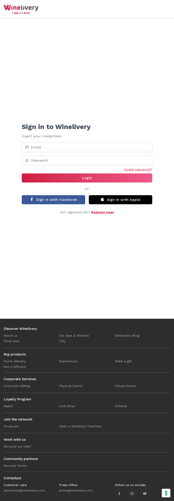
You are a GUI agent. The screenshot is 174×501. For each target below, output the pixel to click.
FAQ (62, 341)
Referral (121, 406)
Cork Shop (67, 406)
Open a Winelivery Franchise (80, 426)
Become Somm (15, 465)
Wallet (8, 406)
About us (10, 335)
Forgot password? (138, 169)
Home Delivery (15, 361)
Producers (11, 426)
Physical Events (71, 386)
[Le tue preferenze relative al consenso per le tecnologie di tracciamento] (166, 493)
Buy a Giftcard (15, 366)
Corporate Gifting (17, 386)
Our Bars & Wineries (74, 335)
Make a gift (123, 361)
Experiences (68, 361)
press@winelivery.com (76, 490)
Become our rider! (17, 446)
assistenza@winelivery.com (24, 490)
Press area (11, 341)
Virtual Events (125, 386)
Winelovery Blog (127, 335)
